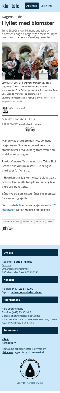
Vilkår (5, 339)
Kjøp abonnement (12, 308)
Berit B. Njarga (23, 261)
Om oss (6, 265)
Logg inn (46, 6)
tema (51, 221)
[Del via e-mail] (32, 129)
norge (40, 221)
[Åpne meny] (56, 6)
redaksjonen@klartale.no (26, 292)
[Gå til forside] (10, 5)
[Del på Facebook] (27, 129)
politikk (27, 221)
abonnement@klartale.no (25, 315)
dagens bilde (11, 221)
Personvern (9, 343)
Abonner (31, 6)
